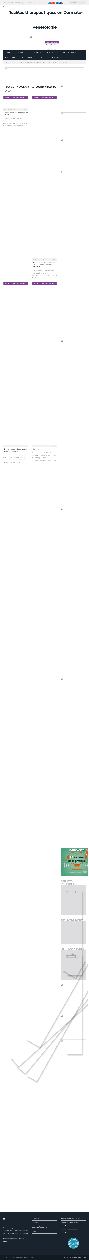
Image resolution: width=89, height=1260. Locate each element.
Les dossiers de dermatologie (71, 1218)
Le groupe (35, 1218)
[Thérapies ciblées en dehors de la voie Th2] (15, 103)
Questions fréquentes (39, 1227)
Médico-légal (36, 53)
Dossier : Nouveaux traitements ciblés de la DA (22, 97)
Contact (34, 1231)
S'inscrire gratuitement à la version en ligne (31, 3)
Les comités (36, 1223)
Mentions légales (80, 1257)
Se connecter (8, 3)
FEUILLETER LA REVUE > (52, 49)
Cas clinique (27, 57)
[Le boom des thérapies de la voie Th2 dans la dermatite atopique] (44, 178)
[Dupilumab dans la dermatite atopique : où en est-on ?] (15, 364)
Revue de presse (11, 57)
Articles (21, 53)
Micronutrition (69, 53)
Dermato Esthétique (68, 883)
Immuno (40, 57)
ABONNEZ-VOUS (51, 42)
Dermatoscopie (52, 53)
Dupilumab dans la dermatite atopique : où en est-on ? (15, 450)
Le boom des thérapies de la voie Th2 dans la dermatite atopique (44, 265)
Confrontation (54, 57)
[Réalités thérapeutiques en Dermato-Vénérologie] (44, 19)
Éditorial (36, 449)
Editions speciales (72, 949)
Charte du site (68, 1257)
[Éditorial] (44, 364)
